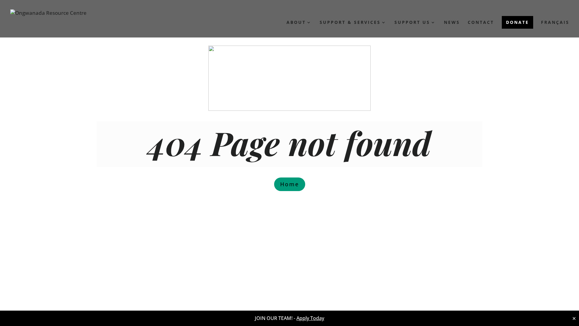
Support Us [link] (412, 22)
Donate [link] (517, 22)
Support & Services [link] (350, 22)
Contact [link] (481, 22)
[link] (48, 19)
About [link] (296, 22)
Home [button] (289, 184)
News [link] (452, 22)
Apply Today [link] (310, 318)
